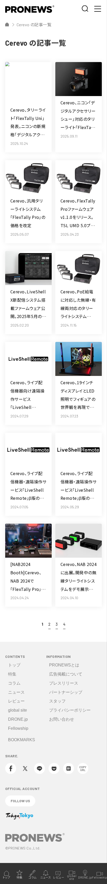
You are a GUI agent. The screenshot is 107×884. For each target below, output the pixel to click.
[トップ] (7, 24)
